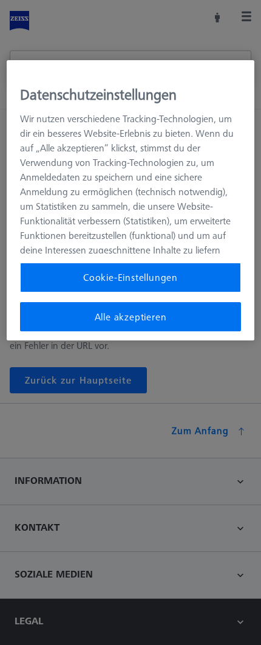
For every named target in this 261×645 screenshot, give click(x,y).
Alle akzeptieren (131, 316)
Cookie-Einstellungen (130, 277)
